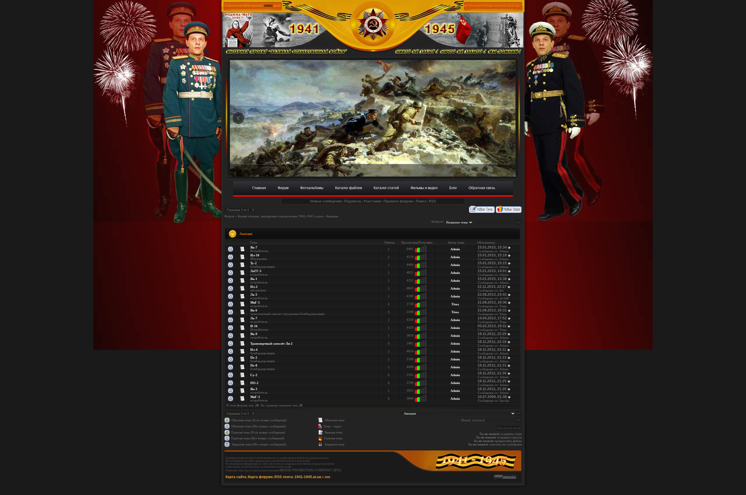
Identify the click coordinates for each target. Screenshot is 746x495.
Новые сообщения (326, 201)
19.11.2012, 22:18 (492, 342)
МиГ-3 (255, 397)
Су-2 (253, 375)
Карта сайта (236, 477)
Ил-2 (254, 286)
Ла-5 (253, 294)
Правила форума (398, 201)
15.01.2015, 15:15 (492, 263)
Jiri (501, 290)
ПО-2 (254, 383)
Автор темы (456, 242)
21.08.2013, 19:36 (492, 302)
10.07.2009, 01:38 (492, 397)
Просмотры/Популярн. (417, 242)
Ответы (389, 242)
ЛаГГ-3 (255, 271)
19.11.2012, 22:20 (492, 334)
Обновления (485, 242)
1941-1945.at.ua (308, 477)
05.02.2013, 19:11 (492, 326)
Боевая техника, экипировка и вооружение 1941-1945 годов (280, 216)
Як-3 (253, 389)
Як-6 (253, 310)
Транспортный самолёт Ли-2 (271, 343)
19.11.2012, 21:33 (492, 357)
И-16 (254, 326)
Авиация (332, 216)
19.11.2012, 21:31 (492, 365)
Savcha (504, 400)
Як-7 (253, 247)
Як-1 (253, 279)
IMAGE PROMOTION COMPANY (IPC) (310, 470)
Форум (229, 216)
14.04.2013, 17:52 (492, 318)
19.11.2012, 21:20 (492, 389)
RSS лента (284, 477)
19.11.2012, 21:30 (492, 373)
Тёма (455, 304)
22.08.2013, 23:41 (492, 295)
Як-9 (253, 334)
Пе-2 (253, 357)
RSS (432, 201)
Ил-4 (254, 349)
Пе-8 (253, 365)
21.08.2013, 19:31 (492, 310)
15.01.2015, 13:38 (492, 279)
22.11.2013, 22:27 (492, 287)
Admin (455, 249)
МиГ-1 (255, 302)
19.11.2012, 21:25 (492, 381)
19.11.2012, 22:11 (492, 350)
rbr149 (504, 298)
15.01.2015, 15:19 (492, 255)
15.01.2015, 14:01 (492, 271)
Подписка (352, 201)
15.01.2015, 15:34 (492, 247)
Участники (372, 201)
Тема (253, 242)
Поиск (421, 201)
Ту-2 (253, 263)
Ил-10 (254, 255)
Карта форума (260, 477)
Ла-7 (253, 318)
